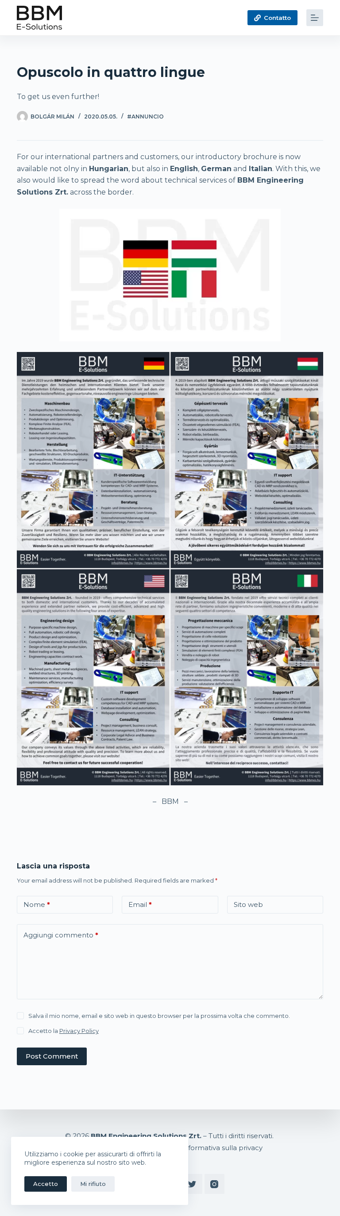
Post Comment (52, 1056)
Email (140, 904)
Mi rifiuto (93, 1183)
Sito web (248, 904)
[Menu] (314, 17)
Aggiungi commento (60, 935)
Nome (36, 904)
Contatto (277, 17)
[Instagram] (214, 1184)
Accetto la (63, 1030)
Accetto (45, 1183)
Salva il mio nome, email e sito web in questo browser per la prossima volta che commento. (159, 1015)
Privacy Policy (79, 1030)
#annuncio (145, 116)
